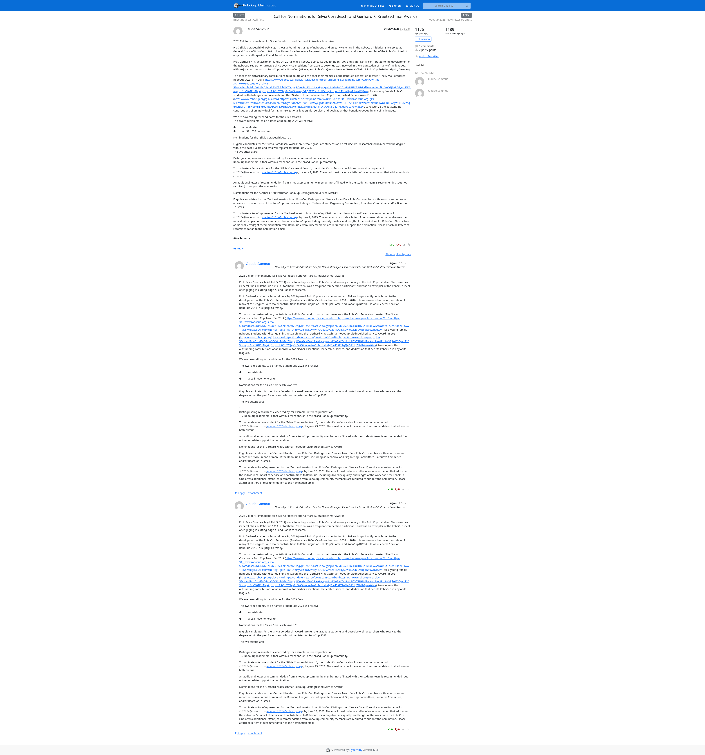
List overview (423, 39)
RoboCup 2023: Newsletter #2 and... (450, 19)
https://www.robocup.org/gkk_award (256, 99)
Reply (239, 248)
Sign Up (414, 5)
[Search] (467, 6)
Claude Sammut (258, 263)
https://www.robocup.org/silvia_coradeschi (291, 79)
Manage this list (373, 5)
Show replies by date (398, 254)
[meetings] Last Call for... (248, 19)
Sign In (396, 5)
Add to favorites (429, 56)
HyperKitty (355, 750)
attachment (255, 493)
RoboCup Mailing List (259, 5)
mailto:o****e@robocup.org (279, 172)
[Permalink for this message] (409, 244)
